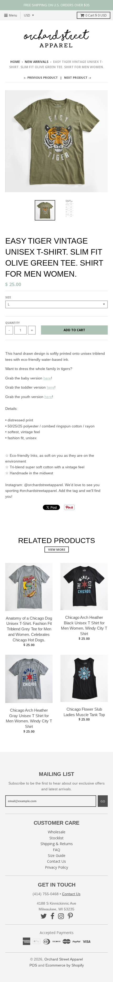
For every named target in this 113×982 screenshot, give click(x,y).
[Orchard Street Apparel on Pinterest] (70, 916)
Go (102, 801)
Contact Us (56, 861)
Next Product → (77, 77)
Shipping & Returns (56, 843)
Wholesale (56, 831)
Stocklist (56, 837)
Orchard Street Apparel (63, 959)
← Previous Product (41, 77)
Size (8, 297)
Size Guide (56, 855)
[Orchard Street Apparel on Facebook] (52, 916)
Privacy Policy (56, 867)
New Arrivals (36, 62)
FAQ (56, 849)
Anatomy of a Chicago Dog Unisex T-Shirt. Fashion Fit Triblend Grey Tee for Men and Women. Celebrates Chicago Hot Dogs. (29, 629)
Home (15, 62)
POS (33, 965)
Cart (96, 15)
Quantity (12, 323)
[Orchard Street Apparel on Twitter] (43, 916)
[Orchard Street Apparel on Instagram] (61, 916)
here (47, 378)
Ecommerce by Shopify (64, 965)
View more (56, 549)
